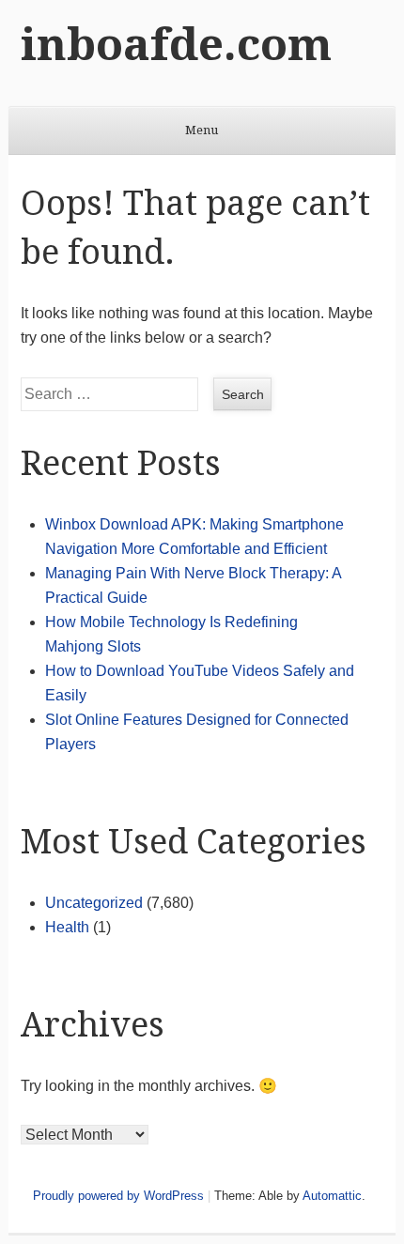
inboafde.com (176, 44)
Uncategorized (94, 903)
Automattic (332, 1196)
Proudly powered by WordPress (118, 1196)
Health (67, 927)
